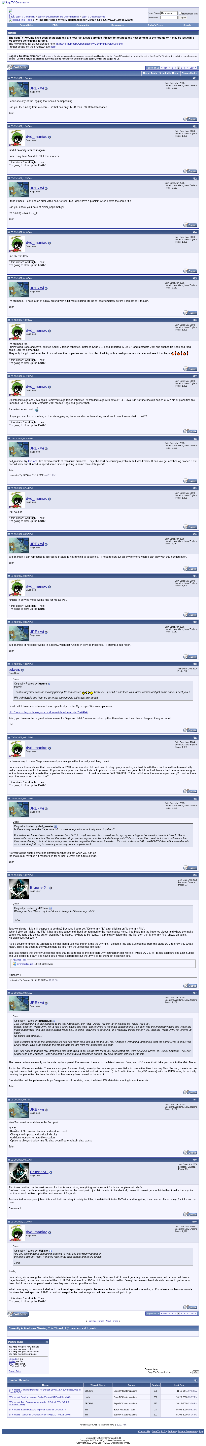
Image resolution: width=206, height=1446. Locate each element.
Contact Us (144, 1431)
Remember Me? (190, 13)
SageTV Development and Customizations (58, 16)
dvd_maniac (36, 136)
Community (82, 25)
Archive (172, 1431)
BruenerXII (39, 887)
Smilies (12, 1361)
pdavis (14, 669)
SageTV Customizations (93, 16)
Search (187, 25)
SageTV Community (25, 16)
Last (193, 68)
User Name (154, 13)
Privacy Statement (187, 1431)
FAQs (55, 25)
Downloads (117, 25)
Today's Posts (155, 25)
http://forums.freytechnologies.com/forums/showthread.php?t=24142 (48, 712)
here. (53, 46)
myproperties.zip (25, 964)
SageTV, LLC (159, 1431)
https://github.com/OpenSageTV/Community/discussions (89, 43)
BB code (13, 1359)
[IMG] (11, 1364)
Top (201, 1431)
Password (153, 17)
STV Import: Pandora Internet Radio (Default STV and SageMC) (40, 1397)
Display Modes (189, 73)
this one (32, 461)
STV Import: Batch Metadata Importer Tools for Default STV (37, 1409)
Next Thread (112, 1321)
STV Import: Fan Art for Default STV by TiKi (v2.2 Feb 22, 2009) (40, 1414)
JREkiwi (37, 88)
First (164, 68)
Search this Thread (169, 73)
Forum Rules (26, 25)
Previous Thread (96, 1321)
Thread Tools (150, 73)
